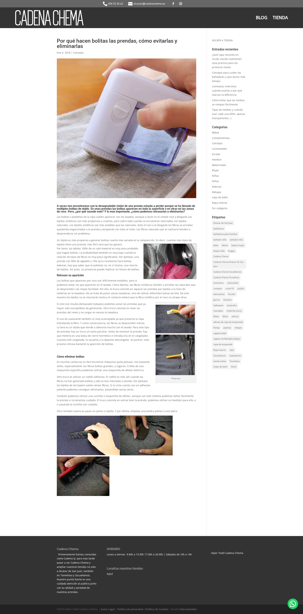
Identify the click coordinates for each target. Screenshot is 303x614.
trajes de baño (220, 366)
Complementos (221, 138)
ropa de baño (220, 197)
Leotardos (232, 305)
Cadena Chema (220, 256)
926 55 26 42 (115, 3)
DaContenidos (188, 609)
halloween (218, 305)
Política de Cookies (156, 609)
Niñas (215, 175)
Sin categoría (219, 208)
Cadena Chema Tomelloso (226, 277)
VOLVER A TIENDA (222, 40)
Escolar (216, 154)
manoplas (218, 310)
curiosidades (219, 148)
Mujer (215, 170)
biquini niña (219, 250)
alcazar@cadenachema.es (149, 3)
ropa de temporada (222, 344)
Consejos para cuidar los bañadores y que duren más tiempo (228, 77)
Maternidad (219, 165)
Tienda (280, 17)
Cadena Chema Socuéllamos (227, 271)
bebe (215, 245)
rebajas (238, 327)
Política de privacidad (130, 609)
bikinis (225, 245)
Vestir (234, 366)
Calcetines (218, 282)
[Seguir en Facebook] (173, 3)
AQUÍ (110, 574)
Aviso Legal (108, 609)
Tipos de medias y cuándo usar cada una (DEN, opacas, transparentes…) (229, 114)
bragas (231, 250)
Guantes (227, 299)
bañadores (218, 228)
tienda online (219, 361)
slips (232, 349)
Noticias (216, 186)
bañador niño (236, 239)
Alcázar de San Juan (223, 222)
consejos (217, 288)
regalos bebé (219, 333)
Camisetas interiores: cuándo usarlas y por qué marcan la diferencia (227, 90)
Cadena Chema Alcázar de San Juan (228, 264)
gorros (216, 299)
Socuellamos (219, 355)
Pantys (216, 327)
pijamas (227, 327)
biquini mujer (237, 245)
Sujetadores (235, 355)
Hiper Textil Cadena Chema (227, 553)
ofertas (235, 316)
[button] (293, 604)
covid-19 (229, 288)
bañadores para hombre (225, 234)
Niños (215, 181)
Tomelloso (235, 361)
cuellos (240, 288)
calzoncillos (232, 282)
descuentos (219, 294)
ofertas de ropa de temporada (228, 322)
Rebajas (216, 192)
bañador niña (219, 239)
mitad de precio (234, 310)
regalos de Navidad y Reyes (226, 338)
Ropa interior (219, 202)
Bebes (215, 132)
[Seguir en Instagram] (180, 3)
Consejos (78, 52)
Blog (261, 17)
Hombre (216, 159)
